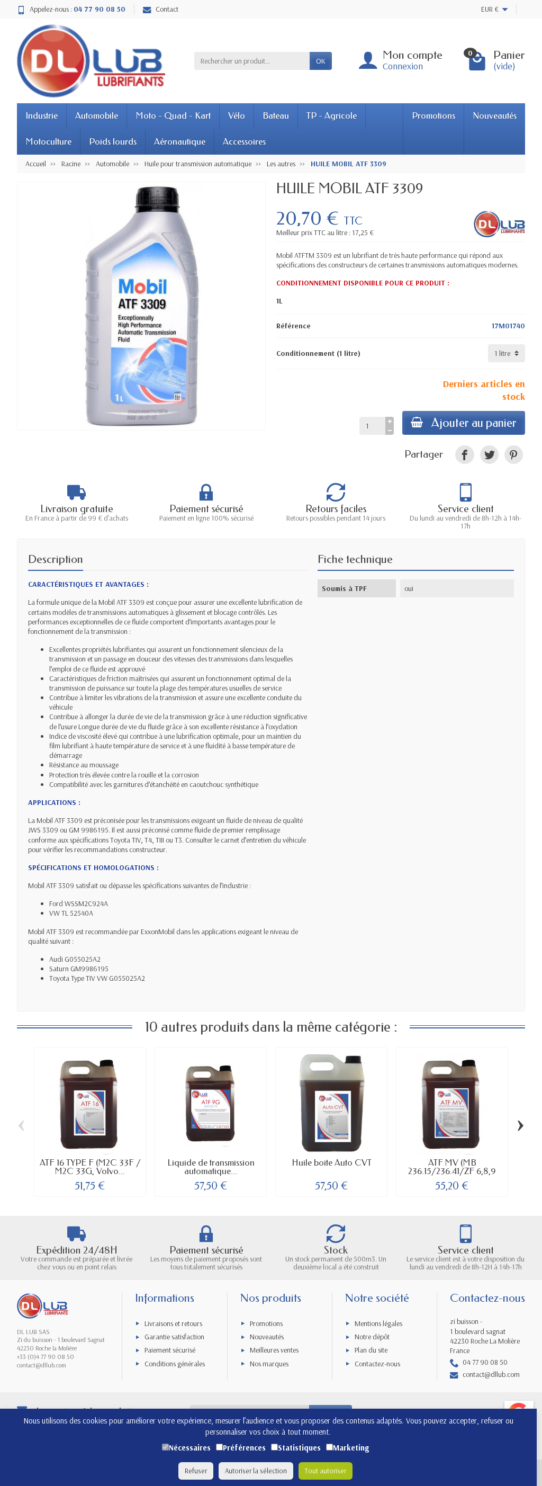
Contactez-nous (377, 1363)
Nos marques (269, 1363)
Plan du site (371, 1350)
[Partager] (464, 454)
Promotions (433, 116)
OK (321, 61)
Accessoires (244, 142)
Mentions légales (378, 1323)
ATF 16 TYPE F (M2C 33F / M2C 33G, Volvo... (90, 1167)
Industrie (41, 116)
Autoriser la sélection (256, 1470)
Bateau (276, 116)
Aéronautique (179, 142)
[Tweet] (489, 454)
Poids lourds (113, 142)
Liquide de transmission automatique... (211, 1167)
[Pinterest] (513, 454)
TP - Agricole (331, 116)
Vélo (236, 116)
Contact (167, 9)
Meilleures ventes (274, 1350)
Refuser (196, 1470)
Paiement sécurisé (169, 1350)
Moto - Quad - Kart (173, 116)
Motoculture (48, 142)
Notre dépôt (372, 1336)
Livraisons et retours (173, 1323)
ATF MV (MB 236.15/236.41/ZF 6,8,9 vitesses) (452, 1171)
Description (55, 559)
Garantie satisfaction (174, 1336)
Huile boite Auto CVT (332, 1163)
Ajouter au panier (474, 423)
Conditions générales (174, 1363)
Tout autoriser (325, 1470)
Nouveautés (495, 116)
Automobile (96, 116)
